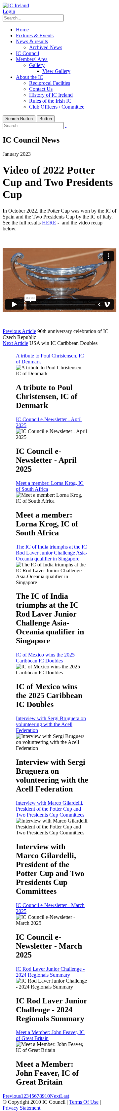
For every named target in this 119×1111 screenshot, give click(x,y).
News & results (32, 41)
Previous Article (19, 331)
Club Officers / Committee (56, 107)
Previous (12, 1096)
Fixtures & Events (35, 35)
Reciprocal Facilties (49, 83)
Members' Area (32, 59)
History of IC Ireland (51, 95)
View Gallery (56, 71)
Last (64, 1096)
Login (9, 11)
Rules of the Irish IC (50, 101)
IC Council (27, 53)
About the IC (29, 77)
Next (55, 1096)
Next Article (15, 343)
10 (47, 1096)
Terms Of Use (84, 1102)
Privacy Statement (21, 1108)
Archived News (45, 47)
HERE (49, 222)
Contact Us (41, 89)
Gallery (37, 65)
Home (22, 29)
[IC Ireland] (16, 5)
